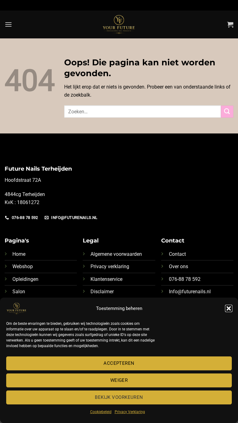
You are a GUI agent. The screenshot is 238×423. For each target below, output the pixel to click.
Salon (18, 291)
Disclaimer (102, 291)
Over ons (178, 266)
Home (18, 254)
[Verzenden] (227, 112)
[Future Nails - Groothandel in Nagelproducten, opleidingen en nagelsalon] (119, 24)
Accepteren (119, 363)
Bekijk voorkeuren (119, 397)
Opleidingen (25, 279)
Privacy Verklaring (130, 412)
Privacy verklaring (109, 266)
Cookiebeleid (101, 412)
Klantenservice (106, 279)
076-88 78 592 (185, 279)
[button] (229, 308)
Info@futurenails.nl (190, 291)
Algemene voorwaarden (116, 254)
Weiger (119, 380)
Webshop (22, 266)
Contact (177, 254)
